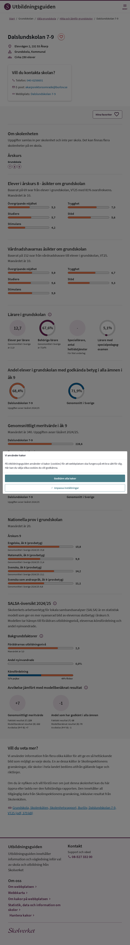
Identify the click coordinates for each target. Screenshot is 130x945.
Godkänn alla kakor (65, 478)
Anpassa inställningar (66, 488)
